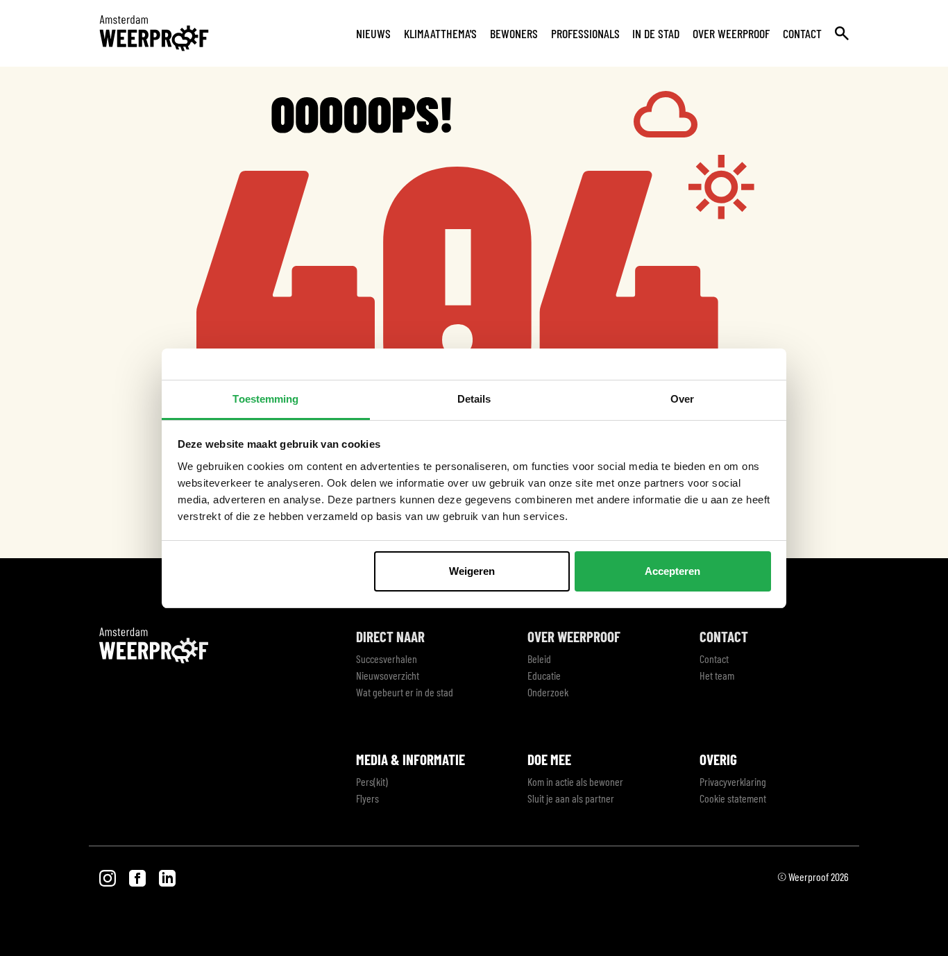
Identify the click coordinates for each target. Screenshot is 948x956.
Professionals (585, 33)
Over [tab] (682, 399)
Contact (802, 33)
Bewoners (514, 33)
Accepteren (672, 571)
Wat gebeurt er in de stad (404, 691)
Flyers (367, 798)
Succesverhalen (386, 658)
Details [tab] (474, 399)
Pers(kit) (372, 781)
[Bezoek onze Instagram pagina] (108, 876)
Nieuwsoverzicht (387, 675)
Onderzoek (547, 691)
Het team (717, 675)
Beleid (539, 658)
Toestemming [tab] (265, 399)
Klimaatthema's (440, 33)
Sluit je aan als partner (570, 798)
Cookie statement (733, 798)
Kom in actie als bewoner (575, 781)
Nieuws (373, 33)
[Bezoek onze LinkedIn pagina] (167, 876)
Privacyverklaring (733, 781)
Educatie (544, 675)
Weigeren (472, 571)
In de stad (655, 33)
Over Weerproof (731, 33)
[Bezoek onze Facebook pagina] (138, 876)
